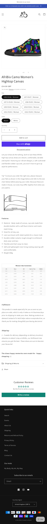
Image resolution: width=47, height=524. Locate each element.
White (16, 121)
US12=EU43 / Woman (32, 112)
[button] (2, 14)
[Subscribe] (40, 481)
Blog (6, 450)
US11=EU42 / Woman (11, 112)
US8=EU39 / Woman (32, 102)
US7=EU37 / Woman (31, 97)
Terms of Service (10, 445)
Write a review (23, 395)
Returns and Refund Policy (13, 435)
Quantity (4, 125)
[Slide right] (28, 72)
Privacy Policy (9, 440)
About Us (7, 425)
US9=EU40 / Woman (11, 107)
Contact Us (8, 455)
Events (6, 420)
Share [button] (6, 369)
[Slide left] (18, 72)
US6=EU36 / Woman (11, 97)
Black (6, 121)
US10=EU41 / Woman (31, 107)
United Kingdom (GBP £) (22, 504)
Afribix (20, 520)
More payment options (23, 149)
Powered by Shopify (27, 520)
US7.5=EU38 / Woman (12, 102)
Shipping (11, 89)
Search (6, 415)
